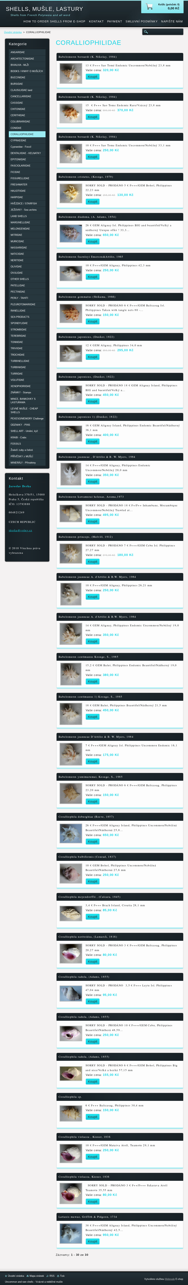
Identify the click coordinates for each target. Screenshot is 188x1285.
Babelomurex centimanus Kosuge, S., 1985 (88, 656)
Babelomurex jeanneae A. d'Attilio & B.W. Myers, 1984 (97, 577)
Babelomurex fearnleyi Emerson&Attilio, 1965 (91, 256)
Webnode (170, 1279)
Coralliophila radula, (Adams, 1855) (84, 976)
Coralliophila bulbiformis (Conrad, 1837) (87, 856)
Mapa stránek (37, 1276)
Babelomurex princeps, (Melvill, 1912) (86, 536)
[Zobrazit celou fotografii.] (70, 74)
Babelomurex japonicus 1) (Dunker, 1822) (88, 416)
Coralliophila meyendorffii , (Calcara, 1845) (89, 897)
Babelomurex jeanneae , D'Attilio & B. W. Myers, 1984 (97, 457)
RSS (52, 1276)
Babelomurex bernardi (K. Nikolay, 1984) (88, 56)
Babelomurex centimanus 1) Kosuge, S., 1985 (90, 696)
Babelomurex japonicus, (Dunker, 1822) (86, 337)
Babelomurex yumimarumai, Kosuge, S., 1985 (91, 776)
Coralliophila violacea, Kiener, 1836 (84, 1176)
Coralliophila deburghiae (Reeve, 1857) (86, 816)
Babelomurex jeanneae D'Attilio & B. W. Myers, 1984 (96, 736)
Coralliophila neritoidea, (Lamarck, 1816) (88, 936)
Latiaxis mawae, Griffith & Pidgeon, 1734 (88, 1216)
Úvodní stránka (13, 32)
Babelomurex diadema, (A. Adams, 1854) (87, 217)
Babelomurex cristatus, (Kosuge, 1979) (86, 176)
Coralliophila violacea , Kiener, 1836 (85, 1137)
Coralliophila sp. (70, 1096)
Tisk (62, 1276)
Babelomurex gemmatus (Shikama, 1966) (87, 296)
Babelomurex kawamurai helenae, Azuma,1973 (91, 496)
